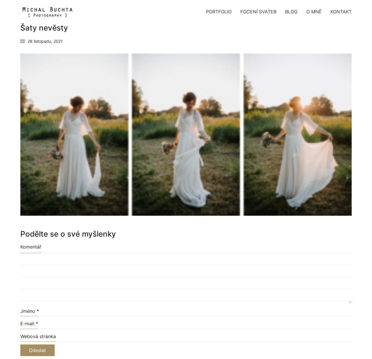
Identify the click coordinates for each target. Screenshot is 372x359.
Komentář (30, 247)
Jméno (29, 311)
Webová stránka (38, 336)
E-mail (29, 323)
